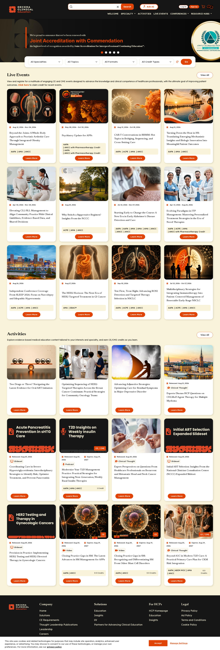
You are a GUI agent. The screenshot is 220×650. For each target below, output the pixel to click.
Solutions (44, 615)
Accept (158, 643)
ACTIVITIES (144, 13)
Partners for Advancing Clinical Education (118, 624)
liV (95, 619)
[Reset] (177, 62)
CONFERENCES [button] (178, 13)
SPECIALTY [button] (127, 13)
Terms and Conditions (193, 619)
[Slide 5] (118, 52)
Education (100, 610)
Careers (43, 633)
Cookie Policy (189, 624)
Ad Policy (186, 615)
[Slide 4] (114, 52)
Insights (98, 615)
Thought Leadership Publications (58, 624)
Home (42, 610)
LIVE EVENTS (161, 13)
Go (186, 61)
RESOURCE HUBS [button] (200, 13)
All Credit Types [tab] (150, 61)
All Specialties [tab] (38, 61)
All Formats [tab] (112, 61)
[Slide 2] (106, 52)
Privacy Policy (189, 610)
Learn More (31, 158)
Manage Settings (179, 643)
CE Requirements (49, 619)
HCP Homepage (158, 610)
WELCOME (113, 13)
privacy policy (54, 647)
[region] (110, 643)
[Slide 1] (102, 52)
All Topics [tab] (73, 61)
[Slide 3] (110, 52)
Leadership (46, 629)
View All (205, 75)
